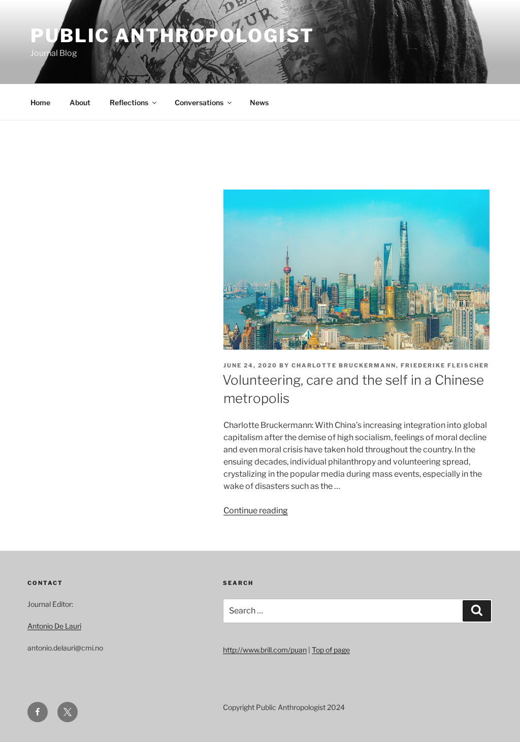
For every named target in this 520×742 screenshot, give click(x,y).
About (80, 102)
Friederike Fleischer (445, 365)
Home (40, 102)
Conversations (199, 102)
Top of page (331, 649)
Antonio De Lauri (54, 626)
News (259, 102)
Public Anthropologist (172, 35)
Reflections (129, 102)
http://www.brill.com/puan (265, 649)
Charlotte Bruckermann (343, 365)
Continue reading (255, 510)
